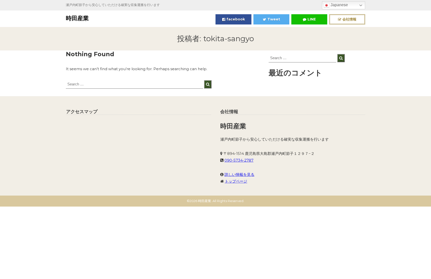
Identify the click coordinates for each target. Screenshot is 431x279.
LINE (312, 19)
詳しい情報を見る (239, 174)
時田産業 (77, 18)
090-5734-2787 (238, 160)
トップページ (236, 181)
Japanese (338, 5)
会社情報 (349, 19)
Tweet (273, 19)
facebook (235, 19)
